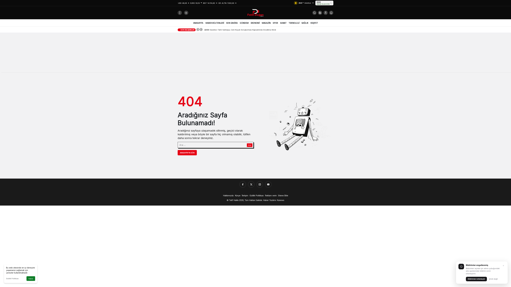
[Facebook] (243, 184)
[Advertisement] (255, 53)
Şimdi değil (493, 279)
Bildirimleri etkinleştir (476, 279)
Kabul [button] (31, 279)
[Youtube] (268, 184)
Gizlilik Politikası (12, 279)
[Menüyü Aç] (180, 13)
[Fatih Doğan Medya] (255, 12)
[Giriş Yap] (326, 13)
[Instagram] (260, 184)
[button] (320, 13)
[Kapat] (503, 265)
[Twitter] (251, 184)
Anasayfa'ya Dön (187, 153)
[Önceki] (197, 29)
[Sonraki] (201, 29)
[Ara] (314, 13)
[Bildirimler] (331, 13)
